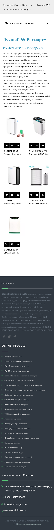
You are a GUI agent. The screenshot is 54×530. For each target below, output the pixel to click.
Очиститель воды (12, 442)
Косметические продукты (15, 466)
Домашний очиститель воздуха (18, 409)
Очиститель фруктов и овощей (18, 457)
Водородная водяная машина (17, 428)
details (20, 144)
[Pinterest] (14, 336)
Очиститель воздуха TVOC (16, 399)
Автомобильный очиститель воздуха (20, 375)
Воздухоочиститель (13, 356)
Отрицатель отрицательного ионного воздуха (24, 390)
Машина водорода (12, 418)
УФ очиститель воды (13, 452)
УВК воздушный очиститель (17, 414)
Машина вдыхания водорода (17, 462)
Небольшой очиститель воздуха (18, 394)
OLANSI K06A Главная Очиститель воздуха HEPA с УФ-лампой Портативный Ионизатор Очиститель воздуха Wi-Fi (14, 153)
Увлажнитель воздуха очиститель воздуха (23, 385)
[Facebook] (4, 336)
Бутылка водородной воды (16, 433)
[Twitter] (9, 336)
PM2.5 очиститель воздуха (16, 371)
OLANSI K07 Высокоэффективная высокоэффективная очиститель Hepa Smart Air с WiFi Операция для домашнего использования (14, 202)
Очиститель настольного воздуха (19, 380)
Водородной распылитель (16, 423)
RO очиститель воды (13, 447)
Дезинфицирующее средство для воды (21, 438)
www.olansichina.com (15, 510)
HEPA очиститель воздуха (16, 404)
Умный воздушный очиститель (18, 361)
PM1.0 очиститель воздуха (16, 366)
